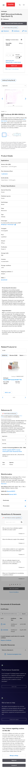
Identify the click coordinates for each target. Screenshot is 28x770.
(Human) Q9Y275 (11, 491)
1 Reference (5, 19)
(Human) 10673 (13, 494)
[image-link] (14, 98)
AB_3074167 (4, 280)
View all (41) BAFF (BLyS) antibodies (14, 23)
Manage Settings (14, 755)
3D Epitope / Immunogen (7, 224)
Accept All (14, 765)
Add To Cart (14, 65)
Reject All (14, 760)
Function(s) (6, 500)
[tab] (14, 500)
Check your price (10, 60)
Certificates (16, 31)
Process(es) (6, 506)
